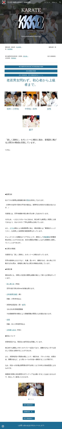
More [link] (53, 2)
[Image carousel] (31, 391)
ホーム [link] (46, 2)
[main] (31, 9)
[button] (60, 2)
